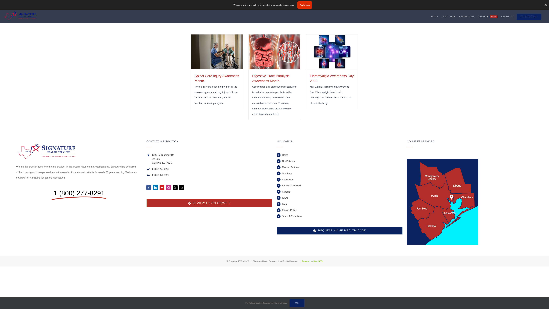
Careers (286, 192)
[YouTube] (162, 187)
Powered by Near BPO (312, 261)
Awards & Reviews (291, 185)
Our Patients (288, 161)
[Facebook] (148, 187)
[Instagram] (168, 187)
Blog (284, 204)
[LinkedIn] (155, 187)
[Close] (546, 5)
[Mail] (181, 187)
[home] (48, 142)
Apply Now (305, 5)
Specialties (287, 179)
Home (285, 155)
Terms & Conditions (292, 216)
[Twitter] (175, 187)
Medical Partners (290, 167)
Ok (297, 303)
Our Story (287, 173)
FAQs (285, 198)
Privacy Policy (289, 210)
